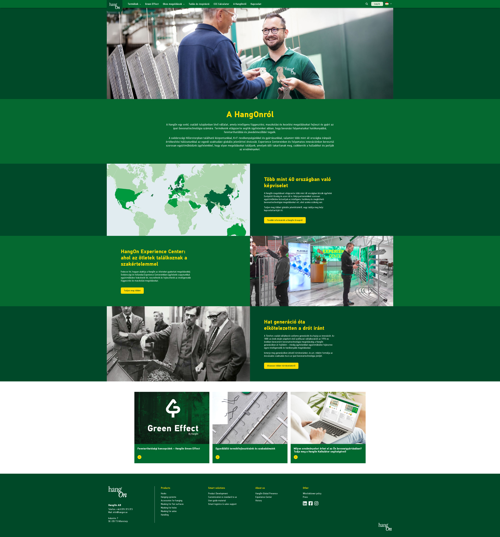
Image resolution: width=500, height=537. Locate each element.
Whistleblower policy (312, 493)
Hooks (163, 493)
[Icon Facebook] (311, 503)
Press (305, 497)
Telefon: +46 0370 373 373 (120, 509)
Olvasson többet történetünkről (281, 365)
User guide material (217, 500)
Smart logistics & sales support (222, 504)
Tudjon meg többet (132, 290)
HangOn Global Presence (266, 493)
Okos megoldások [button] (173, 4)
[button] (388, 4)
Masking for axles (169, 511)
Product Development (218, 493)
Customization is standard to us (222, 497)
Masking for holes (169, 507)
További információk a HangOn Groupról (285, 220)
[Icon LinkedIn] (305, 503)
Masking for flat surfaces (172, 504)
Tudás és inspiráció (199, 4)
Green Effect (152, 4)
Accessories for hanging (171, 500)
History (258, 500)
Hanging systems (168, 497)
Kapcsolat (256, 4)
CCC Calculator (221, 4)
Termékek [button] (133, 4)
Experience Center (263, 497)
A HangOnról (239, 4)
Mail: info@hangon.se (118, 512)
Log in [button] (377, 3)
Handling (165, 514)
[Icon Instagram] (316, 503)
